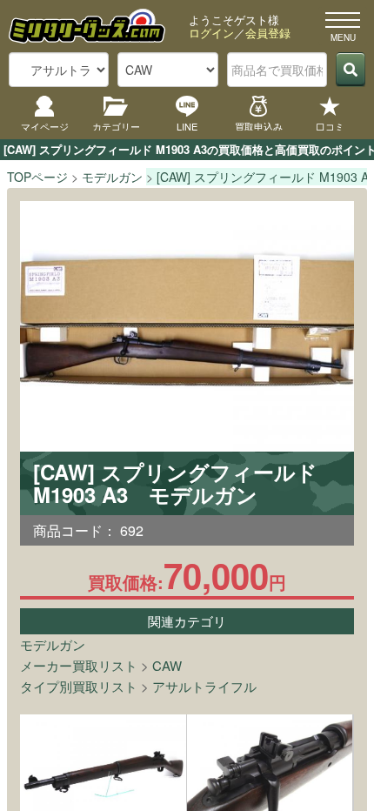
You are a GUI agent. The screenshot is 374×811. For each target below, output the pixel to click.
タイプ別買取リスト (78, 686)
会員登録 (268, 32)
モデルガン (52, 644)
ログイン (211, 32)
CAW (167, 665)
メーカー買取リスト (78, 665)
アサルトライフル (204, 686)
